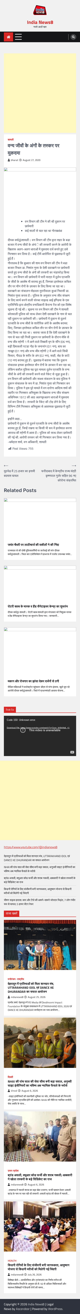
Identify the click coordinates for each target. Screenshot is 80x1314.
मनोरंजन (11, 979)
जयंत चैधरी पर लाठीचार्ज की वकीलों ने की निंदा (33, 545)
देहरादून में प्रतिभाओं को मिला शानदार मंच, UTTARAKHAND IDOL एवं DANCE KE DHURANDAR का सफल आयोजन (37, 858)
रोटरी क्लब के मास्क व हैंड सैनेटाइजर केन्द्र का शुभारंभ (38, 606)
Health (12, 1260)
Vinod (14, 1091)
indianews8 (17, 997)
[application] (40, 736)
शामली (11, 139)
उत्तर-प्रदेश (13, 1170)
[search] (73, 37)
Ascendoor (23, 1308)
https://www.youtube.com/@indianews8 (30, 847)
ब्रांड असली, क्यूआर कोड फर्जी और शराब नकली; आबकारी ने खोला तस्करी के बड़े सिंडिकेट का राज (40, 1177)
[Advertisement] (40, 93)
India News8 (40, 22)
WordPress (55, 1308)
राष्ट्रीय (20, 979)
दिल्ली (10, 1077)
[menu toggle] (18, 36)
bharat (14, 160)
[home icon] (8, 36)
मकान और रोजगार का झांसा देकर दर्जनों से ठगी (33, 681)
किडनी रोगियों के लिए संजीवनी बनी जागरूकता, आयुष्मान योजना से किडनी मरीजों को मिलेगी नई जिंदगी (38, 1267)
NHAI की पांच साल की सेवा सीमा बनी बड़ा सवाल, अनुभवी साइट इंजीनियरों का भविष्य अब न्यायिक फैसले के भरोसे (40, 1083)
